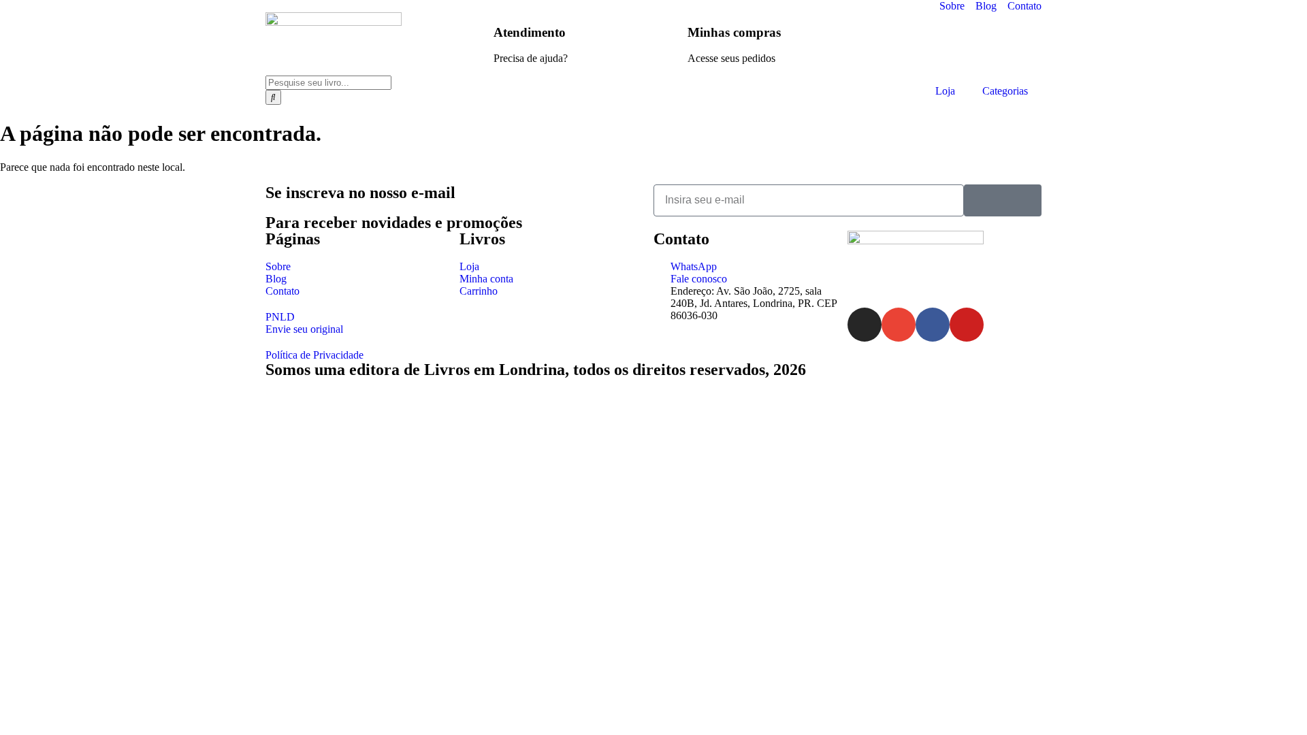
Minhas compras (734, 32)
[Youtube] (967, 325)
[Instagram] (865, 325)
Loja (945, 91)
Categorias (1005, 91)
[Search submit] (273, 97)
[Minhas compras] (671, 29)
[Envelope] (899, 325)
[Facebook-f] (933, 325)
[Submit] (1003, 200)
